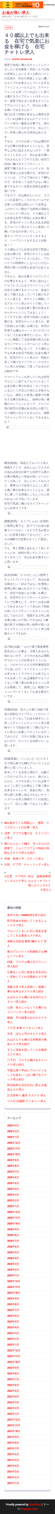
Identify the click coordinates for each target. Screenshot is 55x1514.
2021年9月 (13, 1437)
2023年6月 (13, 1316)
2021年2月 (13, 1477)
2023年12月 (13, 1281)
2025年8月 (13, 1166)
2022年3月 (13, 1402)
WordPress (35, 1504)
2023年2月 (13, 1339)
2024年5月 (13, 1252)
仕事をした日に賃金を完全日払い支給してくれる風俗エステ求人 (27, 976)
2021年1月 (13, 1483)
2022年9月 (13, 1368)
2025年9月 (13, 1160)
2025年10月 (13, 1154)
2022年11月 (13, 1356)
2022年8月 (13, 1373)
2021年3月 (13, 1471)
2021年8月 (13, 1443)
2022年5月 (13, 1391)
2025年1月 (13, 1206)
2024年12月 (13, 1212)
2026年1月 (13, 1137)
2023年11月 (13, 1287)
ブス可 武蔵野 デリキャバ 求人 (26, 1101)
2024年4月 (13, 1258)
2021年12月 (13, 1419)
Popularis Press (29, 1509)
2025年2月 (13, 1200)
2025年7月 (13, 1171)
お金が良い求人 (16, 12)
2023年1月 (13, 1344)
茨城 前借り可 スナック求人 (24, 858)
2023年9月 (13, 1298)
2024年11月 (13, 1218)
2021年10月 (13, 1431)
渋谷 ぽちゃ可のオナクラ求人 (27, 1034)
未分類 (8, 27)
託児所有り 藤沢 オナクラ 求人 (26, 1095)
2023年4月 (13, 1327)
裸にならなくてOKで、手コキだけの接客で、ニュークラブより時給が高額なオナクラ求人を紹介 (27, 848)
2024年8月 (13, 1235)
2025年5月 (13, 1183)
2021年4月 (13, 1466)
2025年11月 (13, 1148)
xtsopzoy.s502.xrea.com (22, 59)
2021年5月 (13, 1460)
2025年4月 (13, 1189)
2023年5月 (13, 1321)
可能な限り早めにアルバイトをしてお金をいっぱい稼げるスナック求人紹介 (27, 1074)
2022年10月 (13, 1362)
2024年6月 (13, 1246)
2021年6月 (13, 1454)
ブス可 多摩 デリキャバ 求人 (25, 1028)
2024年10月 (13, 1223)
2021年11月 (13, 1425)
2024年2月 (13, 1269)
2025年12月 (13, 1143)
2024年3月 (13, 1264)
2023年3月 (13, 1333)
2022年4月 (13, 1396)
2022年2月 (13, 1408)
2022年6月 (13, 1385)
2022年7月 (13, 1379)
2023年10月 (13, 1293)
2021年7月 (13, 1448)
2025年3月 (13, 1194)
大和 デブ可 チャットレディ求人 (26, 864)
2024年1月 (13, 1275)
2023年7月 (13, 1310)
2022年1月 (13, 1414)
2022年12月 (13, 1350)
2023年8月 (13, 1304)
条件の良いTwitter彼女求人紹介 (26, 915)
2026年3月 (13, 1125)
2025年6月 (13, 1177)
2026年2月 (13, 1131)
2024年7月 (13, 1241)
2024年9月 (13, 1229)
